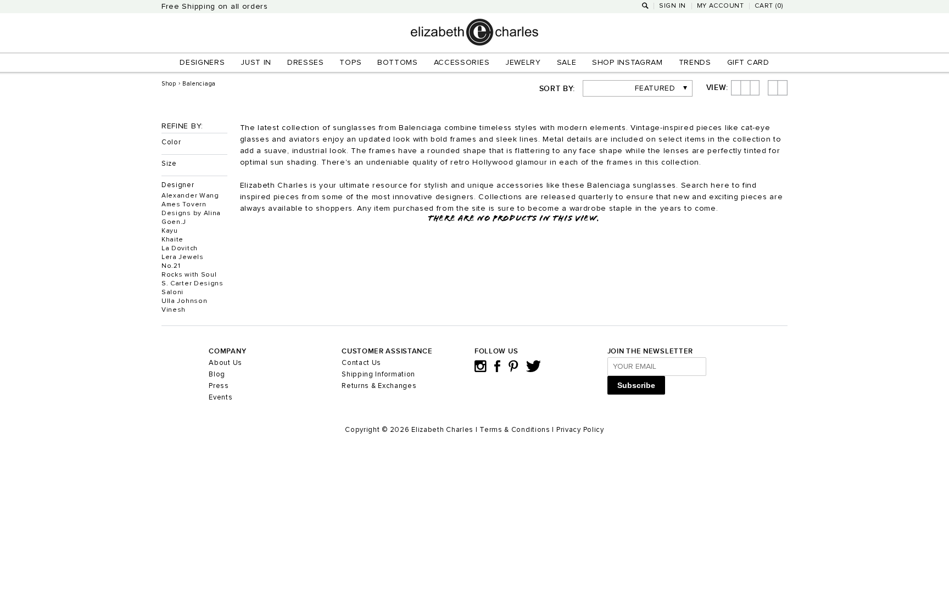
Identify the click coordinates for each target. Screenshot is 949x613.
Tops (350, 62)
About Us (225, 363)
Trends (695, 62)
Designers (202, 62)
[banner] (474, 43)
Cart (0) (769, 6)
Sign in (672, 6)
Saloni (172, 292)
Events (220, 397)
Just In (256, 62)
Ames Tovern (183, 204)
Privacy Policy (580, 430)
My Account (720, 6)
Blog (217, 374)
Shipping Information (378, 374)
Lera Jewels (182, 257)
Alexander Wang (190, 196)
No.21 (171, 266)
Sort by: (557, 89)
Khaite (172, 240)
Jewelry (523, 62)
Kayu (169, 231)
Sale (567, 62)
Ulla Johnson (184, 301)
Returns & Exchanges (379, 386)
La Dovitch (179, 248)
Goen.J (173, 222)
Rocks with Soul (189, 275)
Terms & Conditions (514, 430)
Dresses (305, 62)
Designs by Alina (191, 213)
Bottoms (397, 62)
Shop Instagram (627, 62)
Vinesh (173, 310)
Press (219, 386)
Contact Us (361, 363)
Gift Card (748, 62)
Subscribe (636, 385)
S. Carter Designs (192, 283)
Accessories (462, 62)
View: (717, 88)
